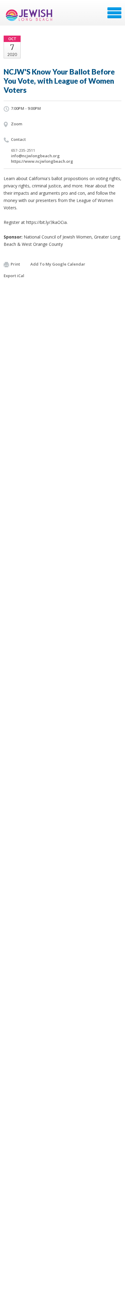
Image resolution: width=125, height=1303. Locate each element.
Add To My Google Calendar (57, 264)
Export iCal (14, 275)
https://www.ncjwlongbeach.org (42, 161)
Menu (114, 12)
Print (15, 264)
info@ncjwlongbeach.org (35, 156)
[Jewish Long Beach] (30, 15)
